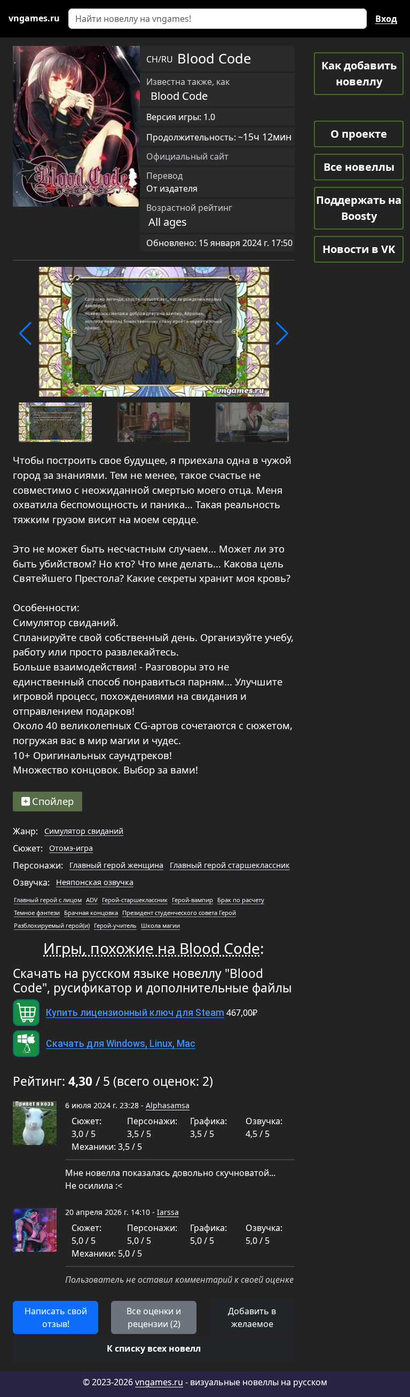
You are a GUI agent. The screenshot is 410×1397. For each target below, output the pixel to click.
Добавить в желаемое (252, 1317)
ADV (92, 900)
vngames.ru (159, 1382)
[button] (25, 333)
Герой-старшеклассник (135, 900)
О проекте (358, 134)
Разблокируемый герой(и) (52, 925)
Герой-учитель (115, 925)
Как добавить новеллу (359, 73)
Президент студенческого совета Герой (179, 913)
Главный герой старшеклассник (230, 865)
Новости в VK (358, 249)
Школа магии (160, 925)
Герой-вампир (192, 900)
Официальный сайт (187, 156)
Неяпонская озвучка (94, 882)
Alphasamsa (168, 1105)
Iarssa (168, 1212)
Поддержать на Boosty (358, 208)
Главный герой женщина (116, 865)
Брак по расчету (240, 900)
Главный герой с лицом (48, 900)
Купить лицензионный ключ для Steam (135, 1012)
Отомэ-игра (71, 848)
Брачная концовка (91, 913)
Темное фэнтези (37, 913)
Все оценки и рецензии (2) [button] (154, 1317)
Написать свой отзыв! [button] (56, 1317)
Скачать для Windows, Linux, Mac (120, 1043)
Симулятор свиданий (83, 831)
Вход (386, 19)
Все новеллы (359, 167)
